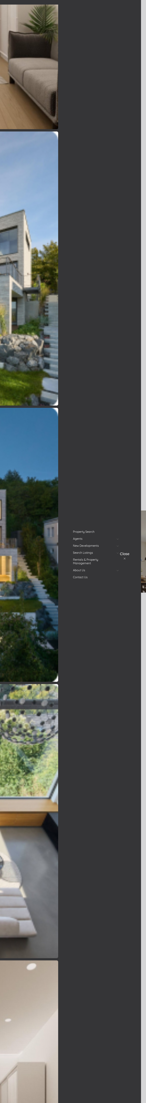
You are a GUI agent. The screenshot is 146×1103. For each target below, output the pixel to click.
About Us (79, 570)
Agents (77, 538)
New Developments (86, 545)
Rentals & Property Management (85, 561)
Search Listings (83, 552)
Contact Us (80, 577)
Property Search (84, 531)
